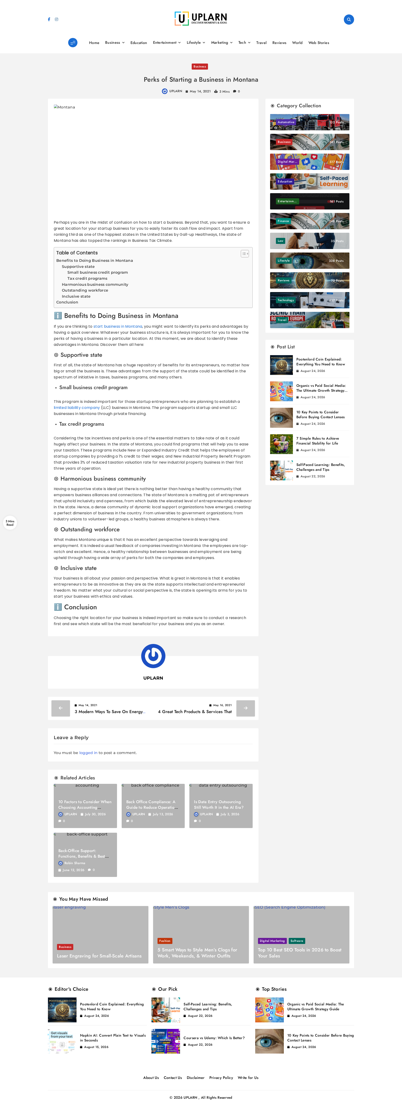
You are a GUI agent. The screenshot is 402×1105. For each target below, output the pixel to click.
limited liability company (77, 407)
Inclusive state (76, 296)
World (297, 42)
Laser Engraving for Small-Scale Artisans (99, 956)
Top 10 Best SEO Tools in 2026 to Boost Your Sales (299, 953)
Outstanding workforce (85, 290)
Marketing (219, 42)
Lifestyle (194, 42)
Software (297, 941)
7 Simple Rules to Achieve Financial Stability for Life (317, 441)
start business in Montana (118, 326)
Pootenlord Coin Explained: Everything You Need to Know (320, 362)
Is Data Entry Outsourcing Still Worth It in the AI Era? (219, 804)
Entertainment (165, 42)
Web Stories (318, 42)
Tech (242, 42)
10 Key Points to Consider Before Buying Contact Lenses (320, 415)
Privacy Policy (221, 1077)
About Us (151, 1077)
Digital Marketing (272, 941)
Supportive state (78, 266)
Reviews (279, 42)
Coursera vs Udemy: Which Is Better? (214, 1038)
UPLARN (175, 91)
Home (94, 42)
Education (139, 42)
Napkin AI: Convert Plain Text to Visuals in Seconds (113, 1038)
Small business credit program (97, 272)
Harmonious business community (95, 284)
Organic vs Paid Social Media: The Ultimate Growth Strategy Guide (321, 390)
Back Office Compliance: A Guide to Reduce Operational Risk (153, 807)
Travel (261, 42)
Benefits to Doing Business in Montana (94, 260)
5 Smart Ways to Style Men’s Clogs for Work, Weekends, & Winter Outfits (197, 953)
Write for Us (248, 1077)
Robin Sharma (74, 863)
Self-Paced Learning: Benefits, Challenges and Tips (320, 467)
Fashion (165, 941)
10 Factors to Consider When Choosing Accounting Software (84, 807)
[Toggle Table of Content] (242, 254)
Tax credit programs (87, 278)
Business (112, 42)
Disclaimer (196, 1077)
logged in (88, 753)
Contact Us (173, 1077)
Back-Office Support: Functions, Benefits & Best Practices (81, 856)
